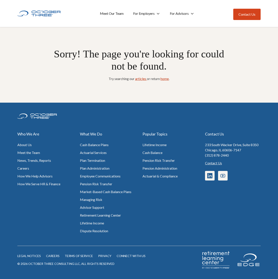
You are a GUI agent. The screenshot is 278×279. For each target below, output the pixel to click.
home (165, 79)
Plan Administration (94, 168)
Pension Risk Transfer (96, 184)
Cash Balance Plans (94, 145)
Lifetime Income (92, 223)
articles (141, 79)
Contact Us (213, 163)
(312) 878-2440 (217, 155)
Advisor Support (92, 207)
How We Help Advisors (35, 176)
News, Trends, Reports (34, 160)
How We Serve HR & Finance (38, 184)
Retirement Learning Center (100, 215)
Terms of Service (79, 256)
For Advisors (179, 13)
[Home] (39, 14)
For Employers (144, 13)
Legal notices (29, 256)
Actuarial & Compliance (160, 176)
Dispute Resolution (94, 231)
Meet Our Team (112, 13)
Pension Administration (159, 168)
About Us (24, 145)
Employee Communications (100, 176)
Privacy (104, 256)
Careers (23, 168)
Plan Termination (92, 160)
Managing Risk (91, 199)
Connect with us (131, 256)
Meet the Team (28, 152)
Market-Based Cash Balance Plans (105, 192)
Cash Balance (152, 152)
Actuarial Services (93, 152)
